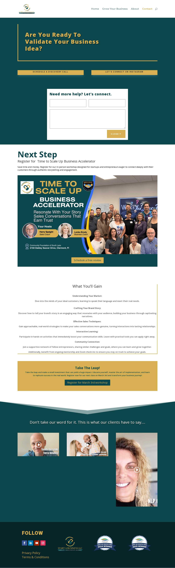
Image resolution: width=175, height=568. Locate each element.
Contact (147, 9)
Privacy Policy (31, 553)
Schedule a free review (87, 260)
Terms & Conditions (35, 557)
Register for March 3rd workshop (87, 382)
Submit (116, 134)
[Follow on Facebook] (24, 543)
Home (95, 9)
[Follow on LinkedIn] (30, 543)
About (135, 9)
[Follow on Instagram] (42, 543)
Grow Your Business (115, 9)
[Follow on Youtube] (36, 543)
